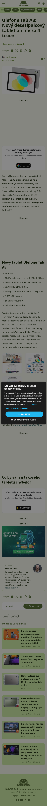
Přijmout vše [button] (24, 414)
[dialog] (23, 403)
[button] (23, 408)
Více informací (32, 404)
